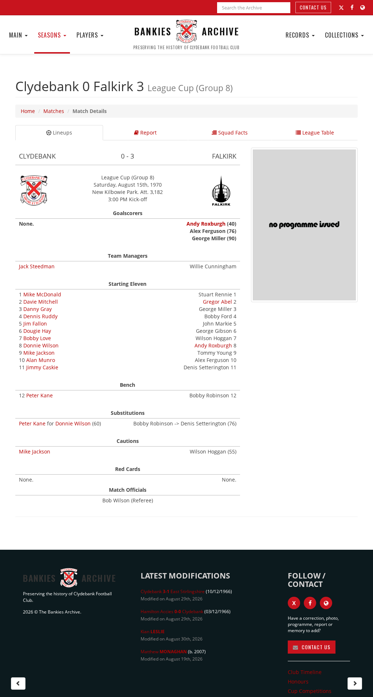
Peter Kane (39, 395)
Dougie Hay (37, 330)
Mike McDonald (42, 294)
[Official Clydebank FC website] (326, 603)
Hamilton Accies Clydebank (172, 611)
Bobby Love (37, 338)
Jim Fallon (35, 323)
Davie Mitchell (40, 301)
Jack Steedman (37, 266)
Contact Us (313, 7)
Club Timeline (305, 672)
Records (298, 35)
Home (28, 111)
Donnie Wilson (41, 345)
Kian (153, 631)
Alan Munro (40, 360)
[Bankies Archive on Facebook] (352, 7)
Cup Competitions (309, 691)
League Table (317, 132)
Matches (53, 111)
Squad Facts (232, 132)
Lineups (61, 132)
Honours (298, 681)
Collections (342, 35)
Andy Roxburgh (205, 223)
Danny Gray (37, 308)
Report (148, 132)
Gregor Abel (217, 301)
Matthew (164, 652)
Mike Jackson (39, 352)
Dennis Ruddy (40, 316)
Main (16, 35)
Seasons (50, 35)
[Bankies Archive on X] (341, 7)
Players (88, 35)
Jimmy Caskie (42, 367)
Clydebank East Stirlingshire (173, 591)
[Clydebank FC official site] (363, 7)
